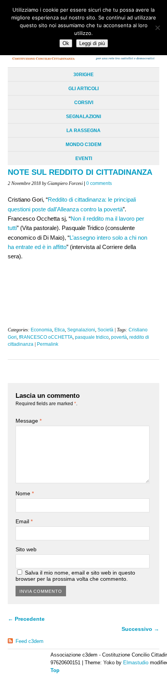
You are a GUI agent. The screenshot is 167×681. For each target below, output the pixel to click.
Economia (41, 330)
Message (29, 421)
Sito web (26, 549)
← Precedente (26, 619)
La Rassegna (83, 130)
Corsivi (83, 102)
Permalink (47, 344)
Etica (59, 330)
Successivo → (140, 629)
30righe (83, 74)
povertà (119, 337)
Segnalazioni (83, 116)
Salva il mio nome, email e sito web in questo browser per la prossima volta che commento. (75, 576)
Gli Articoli (83, 88)
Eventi (83, 158)
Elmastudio (135, 662)
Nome (25, 493)
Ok (66, 43)
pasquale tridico (92, 337)
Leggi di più (92, 43)
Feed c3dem (29, 641)
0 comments (99, 183)
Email (24, 521)
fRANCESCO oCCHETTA (46, 337)
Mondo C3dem (83, 144)
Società (105, 330)
